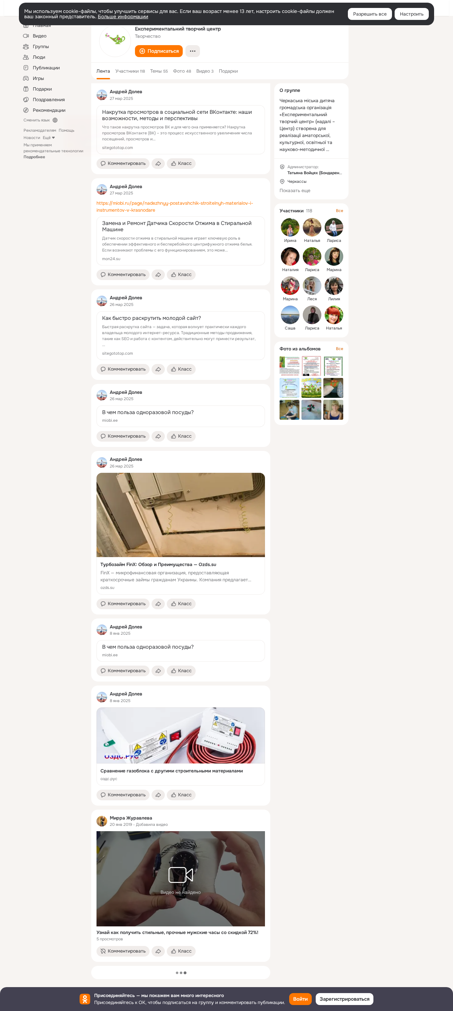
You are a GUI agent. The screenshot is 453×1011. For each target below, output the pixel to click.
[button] (159, 51)
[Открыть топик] (180, 207)
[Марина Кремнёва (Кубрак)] (290, 285)
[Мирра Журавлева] (102, 821)
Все (339, 210)
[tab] (103, 71)
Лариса (334, 240)
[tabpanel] (180, 522)
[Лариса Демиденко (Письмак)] (312, 315)
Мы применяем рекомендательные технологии (53, 151)
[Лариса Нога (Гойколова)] (312, 256)
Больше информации (123, 16)
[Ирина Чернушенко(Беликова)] (290, 227)
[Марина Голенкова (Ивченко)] (334, 256)
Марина (334, 269)
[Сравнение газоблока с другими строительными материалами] (181, 746)
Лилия (334, 299)
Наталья (312, 240)
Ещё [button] (47, 137)
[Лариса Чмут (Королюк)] (334, 227)
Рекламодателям (40, 130)
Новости (32, 137)
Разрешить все (370, 14)
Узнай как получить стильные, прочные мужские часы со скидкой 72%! (177, 932)
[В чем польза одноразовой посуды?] (181, 416)
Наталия (290, 269)
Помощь (66, 130)
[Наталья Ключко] (312, 227)
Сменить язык (37, 120)
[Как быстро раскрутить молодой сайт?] (181, 336)
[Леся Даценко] (312, 285)
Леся (312, 299)
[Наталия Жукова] (290, 256)
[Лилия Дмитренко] (334, 285)
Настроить (411, 14)
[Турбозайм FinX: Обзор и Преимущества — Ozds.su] (181, 534)
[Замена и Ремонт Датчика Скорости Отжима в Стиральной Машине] (181, 241)
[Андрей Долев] (102, 95)
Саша (290, 328)
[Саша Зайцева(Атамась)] (290, 315)
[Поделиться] (158, 163)
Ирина (290, 240)
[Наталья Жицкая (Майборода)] (334, 315)
